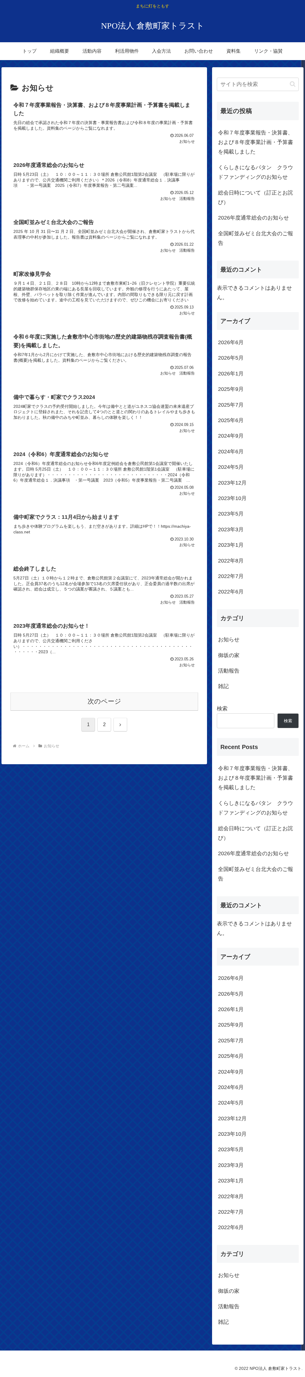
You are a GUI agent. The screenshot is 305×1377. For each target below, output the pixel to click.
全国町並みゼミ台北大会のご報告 (255, 238)
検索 (222, 709)
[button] (292, 84)
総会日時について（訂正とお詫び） (255, 197)
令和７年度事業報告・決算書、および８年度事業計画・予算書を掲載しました (255, 142)
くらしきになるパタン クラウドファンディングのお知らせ (255, 172)
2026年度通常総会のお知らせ (253, 218)
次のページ (104, 701)
